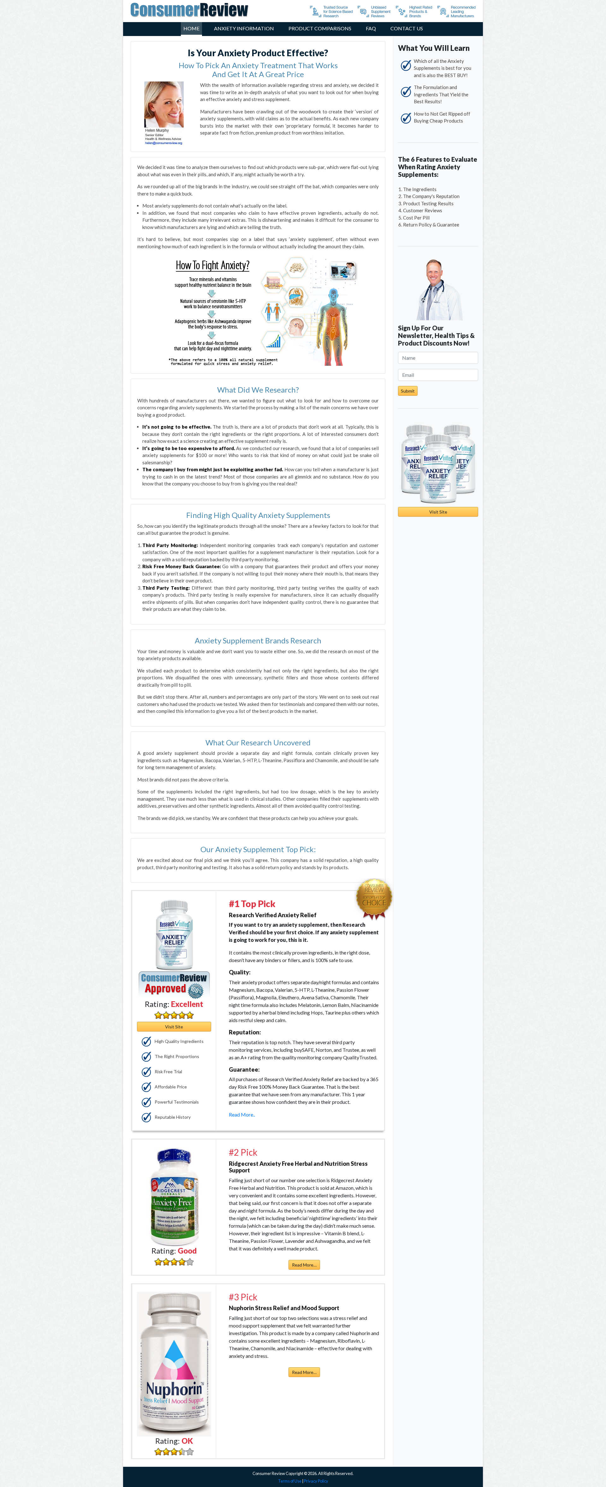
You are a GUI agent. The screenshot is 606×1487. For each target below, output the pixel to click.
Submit (408, 391)
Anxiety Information (244, 28)
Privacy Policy (316, 1481)
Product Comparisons (319, 28)
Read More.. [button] (242, 1114)
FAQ (371, 28)
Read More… (304, 1264)
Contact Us (406, 28)
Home (191, 28)
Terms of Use (289, 1481)
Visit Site (174, 1026)
